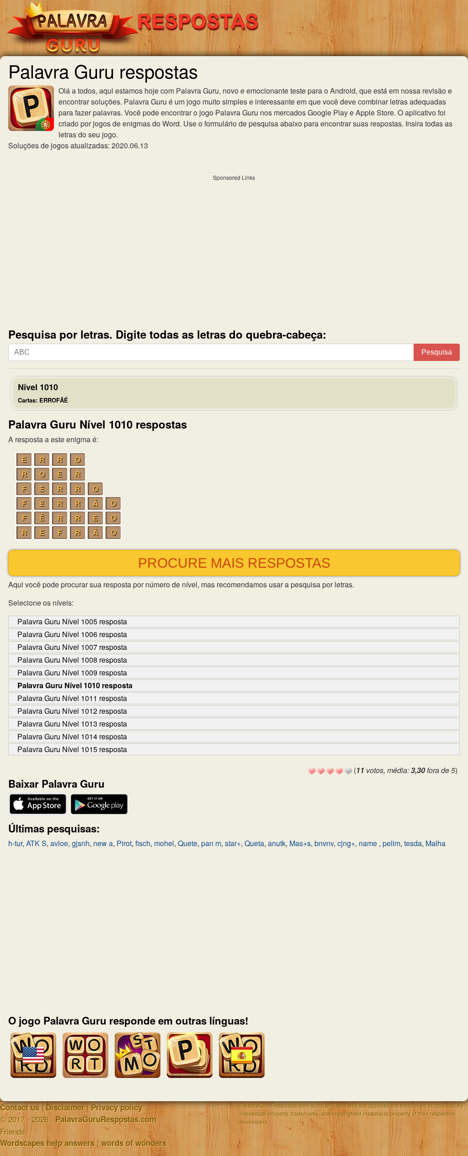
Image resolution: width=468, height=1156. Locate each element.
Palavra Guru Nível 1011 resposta (72, 698)
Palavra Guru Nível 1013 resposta (72, 723)
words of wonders (133, 1142)
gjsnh (81, 843)
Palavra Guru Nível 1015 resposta (72, 749)
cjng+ (346, 843)
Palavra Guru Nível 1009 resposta (72, 672)
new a (103, 843)
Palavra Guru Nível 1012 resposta (72, 711)
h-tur (15, 843)
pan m (211, 843)
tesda (413, 843)
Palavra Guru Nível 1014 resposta (72, 736)
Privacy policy (116, 1107)
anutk (277, 843)
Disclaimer (65, 1107)
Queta (254, 843)
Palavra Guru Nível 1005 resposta (72, 621)
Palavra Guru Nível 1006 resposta (72, 634)
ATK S (36, 843)
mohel (164, 843)
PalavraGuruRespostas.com (105, 1119)
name (369, 843)
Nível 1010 (43, 392)
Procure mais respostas (234, 562)
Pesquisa (436, 352)
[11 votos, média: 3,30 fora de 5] (311, 771)
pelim (391, 843)
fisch (142, 843)
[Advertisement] (234, 249)
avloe (59, 843)
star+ (233, 843)
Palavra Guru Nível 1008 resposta (72, 659)
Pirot (124, 843)
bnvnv (324, 843)
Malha (435, 843)
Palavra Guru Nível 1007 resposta (72, 647)
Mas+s (300, 843)
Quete (187, 843)
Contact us (19, 1107)
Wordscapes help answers (47, 1142)
